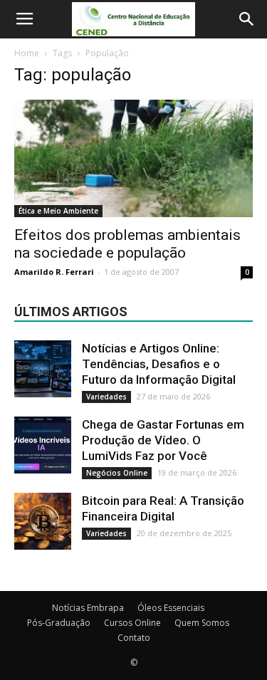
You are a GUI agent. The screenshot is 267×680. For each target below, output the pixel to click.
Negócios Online (116, 473)
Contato (133, 638)
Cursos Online (132, 623)
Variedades (106, 397)
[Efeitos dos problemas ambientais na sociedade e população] (133, 158)
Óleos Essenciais (170, 608)
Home (26, 53)
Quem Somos (201, 623)
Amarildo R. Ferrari (54, 271)
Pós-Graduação (58, 623)
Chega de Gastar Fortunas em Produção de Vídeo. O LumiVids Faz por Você (163, 440)
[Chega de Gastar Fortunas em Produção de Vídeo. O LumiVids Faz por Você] (42, 445)
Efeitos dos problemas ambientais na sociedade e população (127, 243)
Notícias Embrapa (88, 608)
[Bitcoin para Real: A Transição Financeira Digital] (42, 521)
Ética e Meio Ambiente (58, 211)
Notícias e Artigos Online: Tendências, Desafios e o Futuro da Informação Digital (159, 364)
